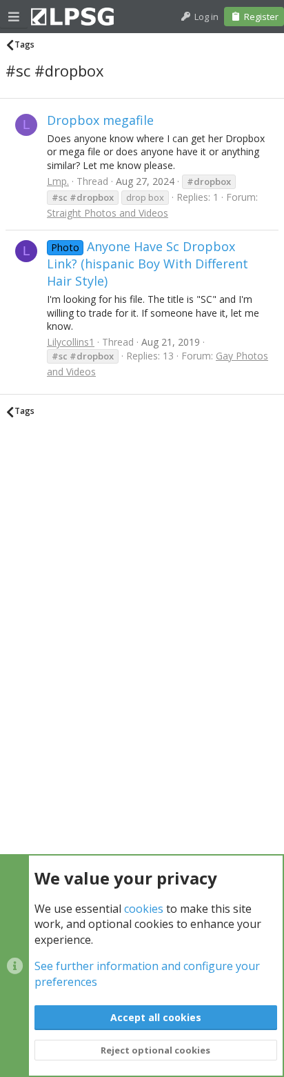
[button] (14, 16)
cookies (143, 908)
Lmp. (58, 181)
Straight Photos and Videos (107, 212)
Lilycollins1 (70, 341)
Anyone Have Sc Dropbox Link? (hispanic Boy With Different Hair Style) (147, 263)
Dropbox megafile (100, 120)
